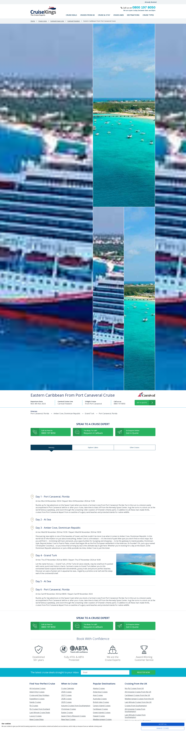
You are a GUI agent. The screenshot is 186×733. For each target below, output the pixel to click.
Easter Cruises (67, 712)
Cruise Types (148, 15)
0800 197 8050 (119, 404)
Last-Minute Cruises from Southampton (135, 716)
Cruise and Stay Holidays (39, 695)
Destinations (133, 15)
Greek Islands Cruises (101, 712)
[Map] (93, 471)
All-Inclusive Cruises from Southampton (135, 710)
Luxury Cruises (35, 716)
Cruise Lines (118, 15)
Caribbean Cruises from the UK (137, 695)
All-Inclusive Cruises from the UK (138, 692)
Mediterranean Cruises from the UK (139, 699)
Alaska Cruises (99, 688)
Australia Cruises (100, 699)
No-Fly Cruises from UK (134, 688)
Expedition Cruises (36, 699)
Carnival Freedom (73, 21)
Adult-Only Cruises (36, 692)
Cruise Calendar (67, 688)
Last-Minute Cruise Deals (39, 712)
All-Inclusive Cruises (37, 688)
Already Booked (151, 2)
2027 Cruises (66, 695)
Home (33, 21)
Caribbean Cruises (100, 709)
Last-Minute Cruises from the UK (138, 702)
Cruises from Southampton (136, 705)
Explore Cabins (93, 447)
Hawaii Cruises (99, 716)
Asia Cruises (98, 695)
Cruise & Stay (104, 15)
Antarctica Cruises (100, 692)
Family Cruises (35, 702)
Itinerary (51, 447)
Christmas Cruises (68, 709)
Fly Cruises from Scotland (39, 709)
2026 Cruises (66, 692)
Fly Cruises (33, 705)
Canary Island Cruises (101, 705)
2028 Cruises (66, 699)
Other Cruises (134, 447)
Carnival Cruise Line (57, 21)
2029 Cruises (66, 702)
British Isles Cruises (101, 702)
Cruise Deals (71, 15)
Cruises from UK (87, 15)
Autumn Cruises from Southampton (75, 705)
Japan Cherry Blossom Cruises (73, 716)
